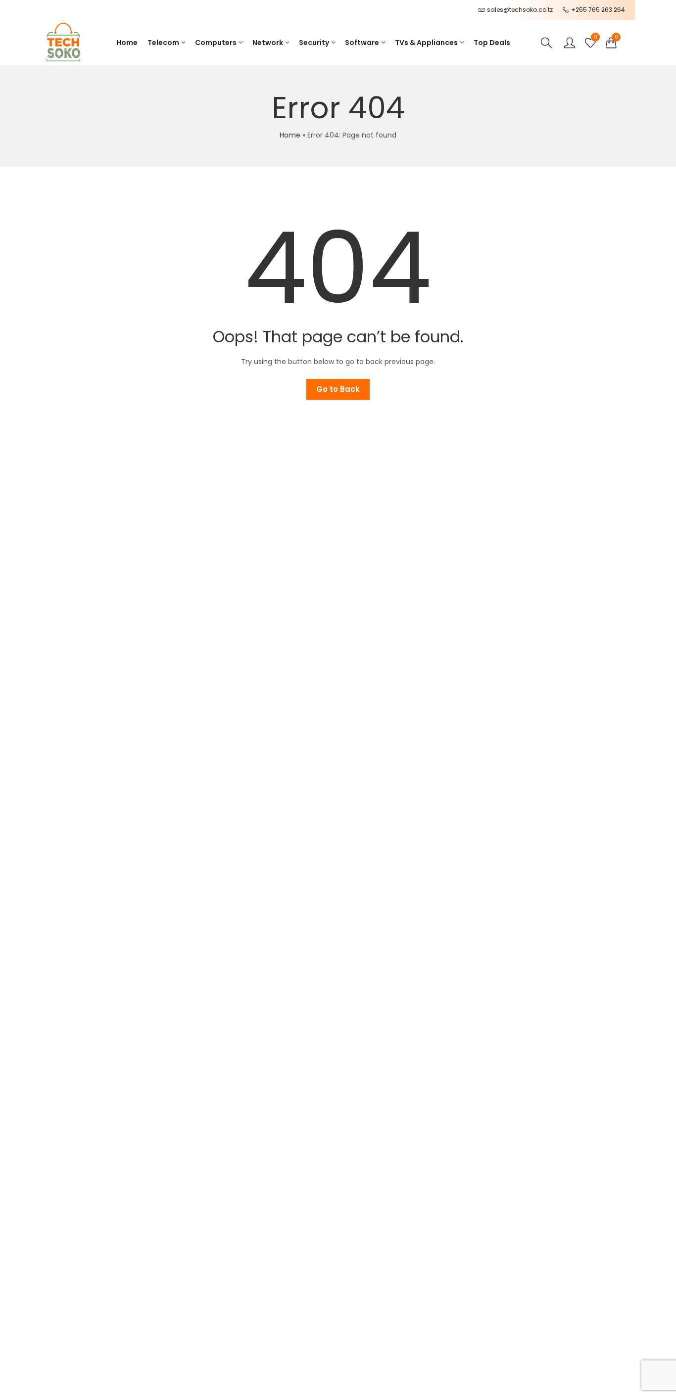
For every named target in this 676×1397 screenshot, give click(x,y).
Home (290, 135)
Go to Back (338, 389)
